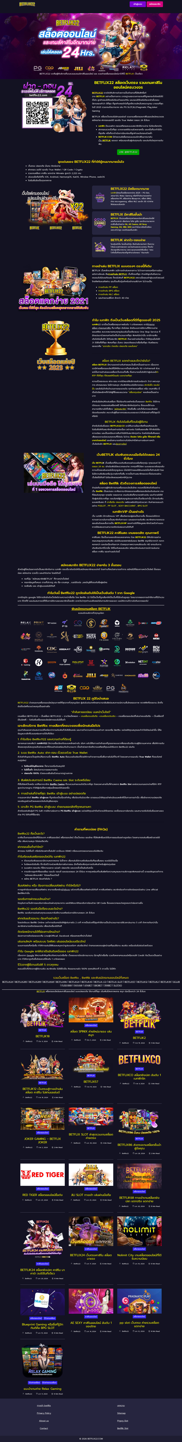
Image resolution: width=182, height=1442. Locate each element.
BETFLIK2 (154, 981)
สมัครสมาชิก (154, 4)
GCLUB (176, 981)
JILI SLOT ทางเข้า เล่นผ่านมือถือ (91, 1195)
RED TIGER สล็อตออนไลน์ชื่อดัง (43, 1195)
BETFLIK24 (74, 981)
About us (44, 1420)
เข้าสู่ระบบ (138, 4)
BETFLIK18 (166, 981)
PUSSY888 (66, 985)
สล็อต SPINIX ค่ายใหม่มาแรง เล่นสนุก (91, 1033)
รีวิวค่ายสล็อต (34, 1382)
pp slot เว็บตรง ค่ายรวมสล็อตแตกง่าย (139, 1324)
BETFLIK (42, 1030)
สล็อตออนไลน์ (91, 1025)
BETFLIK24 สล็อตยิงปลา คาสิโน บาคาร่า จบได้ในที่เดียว (42, 1272)
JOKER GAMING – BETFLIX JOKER (42, 1141)
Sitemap (121, 1413)
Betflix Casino (57, 784)
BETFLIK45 (87, 981)
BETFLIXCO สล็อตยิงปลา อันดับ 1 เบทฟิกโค (139, 1077)
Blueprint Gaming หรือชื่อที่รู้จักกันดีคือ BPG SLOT (42, 1326)
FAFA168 (78, 985)
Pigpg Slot (122, 1420)
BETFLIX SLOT (115, 981)
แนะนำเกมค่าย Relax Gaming (42, 1389)
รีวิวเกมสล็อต (49, 1318)
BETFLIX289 (35, 981)
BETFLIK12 (142, 981)
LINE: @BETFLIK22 (128, 152)
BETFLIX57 (130, 981)
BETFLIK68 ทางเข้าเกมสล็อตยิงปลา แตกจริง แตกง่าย (139, 1199)
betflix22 (29, 1041)
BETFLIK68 (48, 981)
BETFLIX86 (61, 981)
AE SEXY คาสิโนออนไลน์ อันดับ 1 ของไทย (91, 1324)
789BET (108, 985)
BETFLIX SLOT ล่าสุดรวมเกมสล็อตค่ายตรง (91, 1136)
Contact (44, 1428)
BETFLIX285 (21, 981)
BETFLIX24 (7, 981)
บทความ (121, 1405)
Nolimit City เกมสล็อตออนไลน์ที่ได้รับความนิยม (139, 1257)
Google (30, 955)
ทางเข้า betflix (44, 1405)
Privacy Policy (44, 1413)
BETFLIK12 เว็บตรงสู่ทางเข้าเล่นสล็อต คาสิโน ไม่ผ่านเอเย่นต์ (43, 1091)
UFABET (88, 985)
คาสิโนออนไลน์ (42, 1263)
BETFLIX (91, 1075)
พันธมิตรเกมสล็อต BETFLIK (91, 608)
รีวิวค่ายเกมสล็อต (49, 1382)
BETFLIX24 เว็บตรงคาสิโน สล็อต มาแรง (91, 1257)
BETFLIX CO (100, 981)
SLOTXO (118, 985)
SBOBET (98, 985)
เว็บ (104, 140)
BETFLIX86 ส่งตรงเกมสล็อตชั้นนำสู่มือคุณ (139, 1147)
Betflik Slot (122, 1428)
